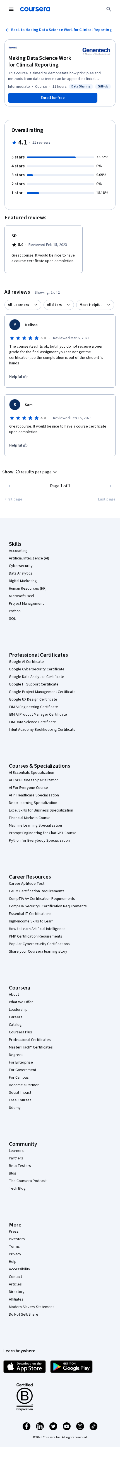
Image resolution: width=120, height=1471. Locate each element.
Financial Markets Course (30, 818)
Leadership (18, 1009)
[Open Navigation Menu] (11, 9)
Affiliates (16, 1299)
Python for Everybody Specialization (39, 840)
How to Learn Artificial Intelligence (37, 929)
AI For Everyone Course (28, 788)
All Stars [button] (54, 305)
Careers (15, 1017)
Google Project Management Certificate (42, 692)
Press (14, 1231)
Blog (12, 1173)
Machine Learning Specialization (35, 825)
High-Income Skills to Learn (31, 921)
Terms (14, 1246)
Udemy (15, 1108)
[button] (30, 472)
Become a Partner (24, 1085)
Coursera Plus (20, 1032)
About (14, 994)
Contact (15, 1277)
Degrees (16, 1055)
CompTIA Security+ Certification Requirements (48, 906)
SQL (12, 618)
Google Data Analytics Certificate (36, 677)
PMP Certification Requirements (35, 936)
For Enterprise (21, 1062)
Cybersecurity (21, 566)
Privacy (15, 1254)
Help (12, 1261)
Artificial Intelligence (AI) (29, 558)
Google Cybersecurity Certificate (36, 669)
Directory (17, 1292)
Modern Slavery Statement (31, 1307)
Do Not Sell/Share (23, 1314)
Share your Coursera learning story (38, 951)
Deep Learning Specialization (33, 803)
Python (15, 611)
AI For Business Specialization (34, 780)
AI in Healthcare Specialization (34, 795)
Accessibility (19, 1269)
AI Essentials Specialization (31, 772)
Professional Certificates (30, 1040)
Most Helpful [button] (91, 305)
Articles (15, 1284)
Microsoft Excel (21, 596)
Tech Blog (17, 1188)
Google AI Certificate (26, 662)
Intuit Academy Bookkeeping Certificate (42, 729)
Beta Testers (20, 1166)
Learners (16, 1151)
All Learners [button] (18, 305)
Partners (16, 1158)
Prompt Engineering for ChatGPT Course (42, 833)
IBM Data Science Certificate (32, 722)
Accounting (18, 551)
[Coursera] (35, 9)
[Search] (109, 9)
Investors (17, 1239)
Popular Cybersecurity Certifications (39, 944)
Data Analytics (20, 573)
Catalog (15, 1025)
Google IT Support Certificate (34, 684)
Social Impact (20, 1092)
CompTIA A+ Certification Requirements (42, 898)
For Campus (19, 1077)
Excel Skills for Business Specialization (41, 810)
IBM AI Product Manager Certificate (38, 714)
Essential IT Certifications (30, 914)
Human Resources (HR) (28, 588)
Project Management (26, 603)
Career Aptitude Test (26, 883)
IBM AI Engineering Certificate (33, 707)
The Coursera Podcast (28, 1181)
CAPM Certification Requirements (36, 891)
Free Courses (20, 1100)
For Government (22, 1070)
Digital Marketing (23, 581)
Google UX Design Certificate (33, 699)
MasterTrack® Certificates (31, 1047)
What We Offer (21, 1002)
